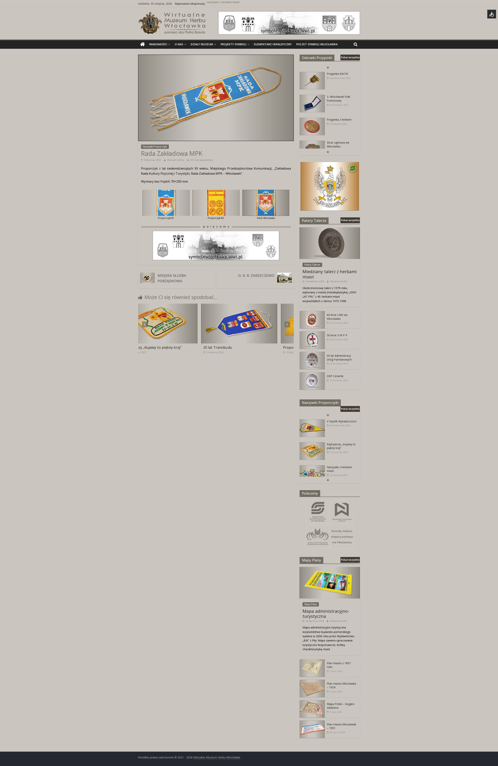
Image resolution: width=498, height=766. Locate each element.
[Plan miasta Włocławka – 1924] (312, 682)
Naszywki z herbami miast (223, 3)
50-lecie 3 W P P (337, 335)
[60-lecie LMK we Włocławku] (312, 313)
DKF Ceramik (335, 376)
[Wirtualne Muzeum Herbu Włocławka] (142, 44)
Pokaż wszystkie (350, 57)
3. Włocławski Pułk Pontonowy (338, 98)
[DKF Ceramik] (312, 374)
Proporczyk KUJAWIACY (241, 347)
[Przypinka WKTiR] (312, 74)
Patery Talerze (312, 264)
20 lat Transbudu (156, 347)
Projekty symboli (233, 44)
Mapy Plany (310, 604)
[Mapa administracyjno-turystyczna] (330, 569)
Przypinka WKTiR (337, 74)
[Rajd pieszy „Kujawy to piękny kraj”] (312, 444)
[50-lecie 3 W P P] (312, 333)
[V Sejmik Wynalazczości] (312, 421)
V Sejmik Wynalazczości (342, 421)
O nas (179, 44)
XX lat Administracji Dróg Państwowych (339, 357)
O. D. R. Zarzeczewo (256, 275)
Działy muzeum (202, 44)
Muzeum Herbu (176, 160)
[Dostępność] (491, 14)
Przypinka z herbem (339, 119)
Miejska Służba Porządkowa (172, 278)
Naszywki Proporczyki (155, 146)
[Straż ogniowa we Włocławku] (312, 143)
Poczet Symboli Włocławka (317, 44)
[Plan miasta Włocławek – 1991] (312, 722)
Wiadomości (158, 44)
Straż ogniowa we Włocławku (338, 144)
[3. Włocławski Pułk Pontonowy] (312, 97)
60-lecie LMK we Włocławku (337, 317)
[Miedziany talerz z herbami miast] (330, 229)
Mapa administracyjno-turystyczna (325, 613)
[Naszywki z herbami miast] (312, 467)
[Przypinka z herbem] (312, 120)
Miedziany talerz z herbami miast (329, 273)
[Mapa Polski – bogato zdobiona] (312, 702)
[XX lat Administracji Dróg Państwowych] (312, 354)
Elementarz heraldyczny (273, 44)
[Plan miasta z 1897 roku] (312, 661)
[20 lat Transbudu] (178, 306)
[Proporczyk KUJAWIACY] (258, 306)
